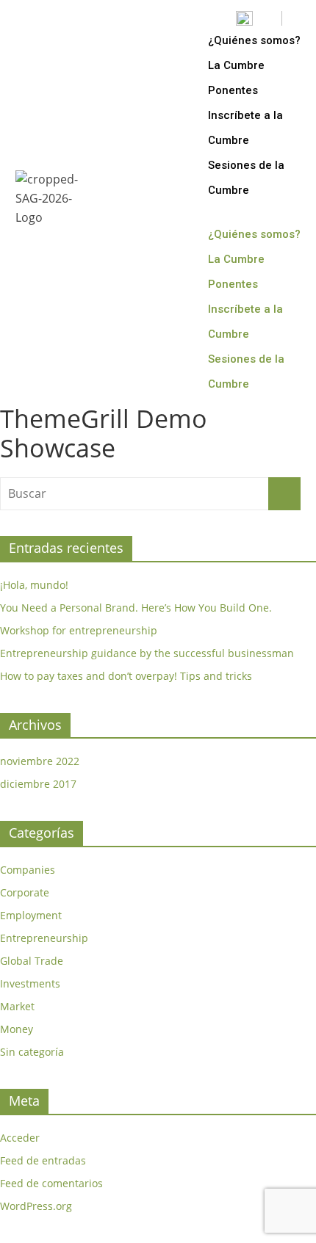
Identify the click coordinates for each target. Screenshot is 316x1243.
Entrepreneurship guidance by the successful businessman (147, 653)
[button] (257, 212)
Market (17, 1006)
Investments (30, 983)
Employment (31, 915)
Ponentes (233, 90)
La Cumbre (236, 65)
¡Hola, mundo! (34, 585)
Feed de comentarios (51, 1183)
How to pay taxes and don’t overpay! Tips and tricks (126, 676)
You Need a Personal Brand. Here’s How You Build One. (136, 608)
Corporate (24, 892)
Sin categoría (32, 1052)
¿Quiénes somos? (254, 40)
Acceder (20, 1138)
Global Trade (31, 961)
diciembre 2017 (38, 784)
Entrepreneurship (44, 938)
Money (16, 1029)
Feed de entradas (43, 1160)
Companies (27, 870)
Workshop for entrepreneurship (78, 630)
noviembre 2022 (39, 761)
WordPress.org (36, 1206)
